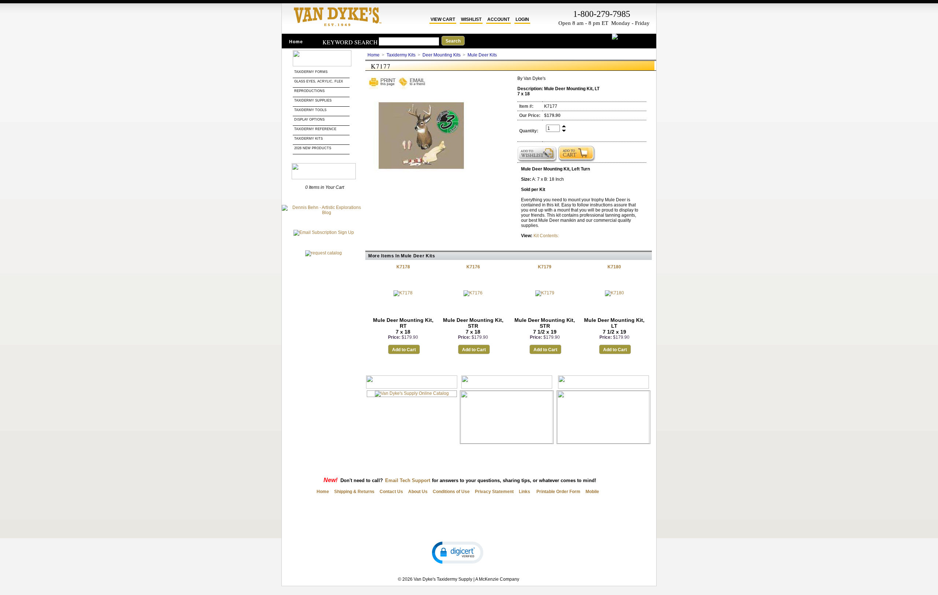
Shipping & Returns (354, 491)
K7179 (544, 266)
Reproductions (309, 91)
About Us (418, 491)
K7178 (403, 266)
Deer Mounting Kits (441, 55)
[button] (457, 552)
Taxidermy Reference (315, 129)
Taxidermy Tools (310, 110)
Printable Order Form (557, 491)
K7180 (614, 266)
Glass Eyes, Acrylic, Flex (319, 81)
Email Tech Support (407, 480)
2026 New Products (313, 148)
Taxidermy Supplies (313, 100)
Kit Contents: (546, 235)
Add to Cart (404, 349)
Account (498, 19)
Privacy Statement (494, 491)
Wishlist (471, 19)
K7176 (473, 266)
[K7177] (422, 176)
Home (296, 41)
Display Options (309, 119)
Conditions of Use (451, 491)
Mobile (592, 491)
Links (524, 491)
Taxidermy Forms (311, 72)
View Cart (443, 19)
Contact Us (391, 491)
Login (522, 19)
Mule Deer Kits (482, 55)
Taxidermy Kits (308, 138)
